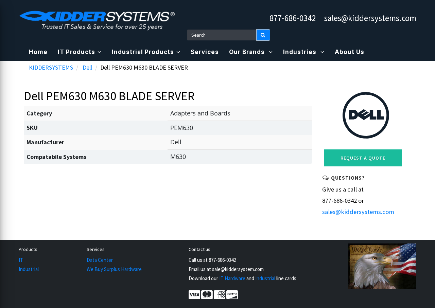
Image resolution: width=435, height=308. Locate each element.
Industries (300, 52)
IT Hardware (232, 278)
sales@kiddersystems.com (370, 18)
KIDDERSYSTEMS (51, 67)
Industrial (29, 269)
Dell (87, 67)
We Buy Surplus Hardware (114, 269)
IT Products (76, 52)
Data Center (100, 260)
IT (21, 260)
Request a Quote (363, 158)
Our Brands (247, 52)
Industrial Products (143, 52)
